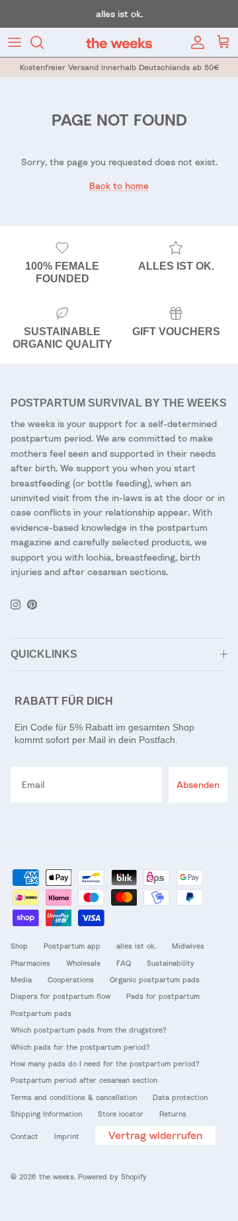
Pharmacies (30, 963)
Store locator (120, 1113)
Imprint (66, 1136)
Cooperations (71, 979)
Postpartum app (72, 945)
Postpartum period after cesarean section (84, 1080)
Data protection (180, 1097)
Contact (24, 1136)
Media (21, 979)
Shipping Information (46, 1113)
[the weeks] (119, 42)
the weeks (56, 1176)
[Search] (43, 42)
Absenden (198, 784)
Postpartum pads (41, 1013)
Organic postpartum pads (155, 979)
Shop (19, 945)
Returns (172, 1113)
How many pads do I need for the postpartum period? (105, 1063)
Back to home (119, 185)
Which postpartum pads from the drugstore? (89, 1029)
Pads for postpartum (163, 996)
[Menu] (14, 42)
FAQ (123, 963)
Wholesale (83, 963)
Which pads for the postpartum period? (80, 1047)
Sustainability (170, 963)
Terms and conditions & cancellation (74, 1097)
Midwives (188, 945)
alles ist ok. (136, 945)
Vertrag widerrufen (155, 1135)
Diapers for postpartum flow (60, 996)
